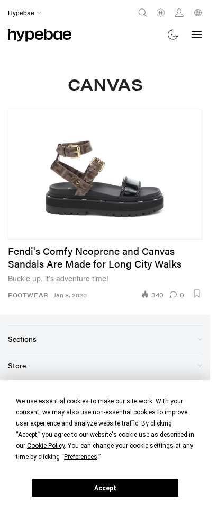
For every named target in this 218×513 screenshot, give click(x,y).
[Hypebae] (39, 34)
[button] (197, 293)
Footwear (28, 295)
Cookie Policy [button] (46, 445)
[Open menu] (197, 34)
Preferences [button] (80, 457)
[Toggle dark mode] (173, 34)
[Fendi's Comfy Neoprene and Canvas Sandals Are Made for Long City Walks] (105, 175)
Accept (105, 488)
